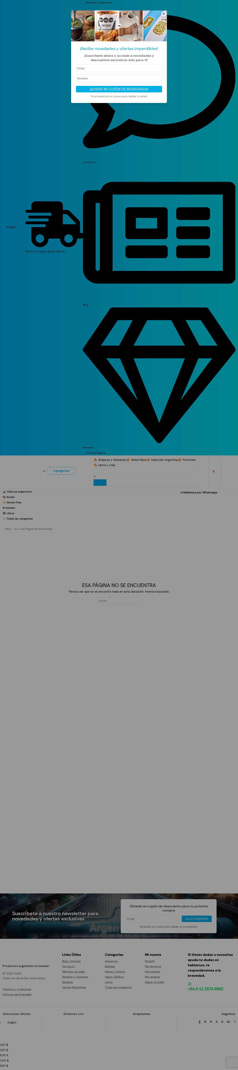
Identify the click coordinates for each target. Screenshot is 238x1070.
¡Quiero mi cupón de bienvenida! (119, 89)
